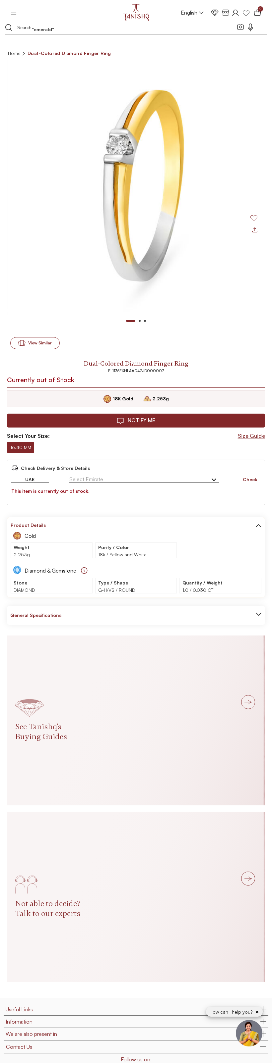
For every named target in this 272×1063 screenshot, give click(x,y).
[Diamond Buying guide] (84, 570)
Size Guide (251, 435)
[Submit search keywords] (9, 27)
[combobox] (124, 28)
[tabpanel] (136, 186)
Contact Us (19, 1046)
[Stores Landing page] (225, 13)
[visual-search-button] (240, 26)
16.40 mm (20, 447)
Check (250, 479)
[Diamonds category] (215, 13)
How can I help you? (232, 1012)
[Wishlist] (246, 13)
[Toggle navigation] (16, 13)
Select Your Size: (28, 435)
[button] (258, 525)
